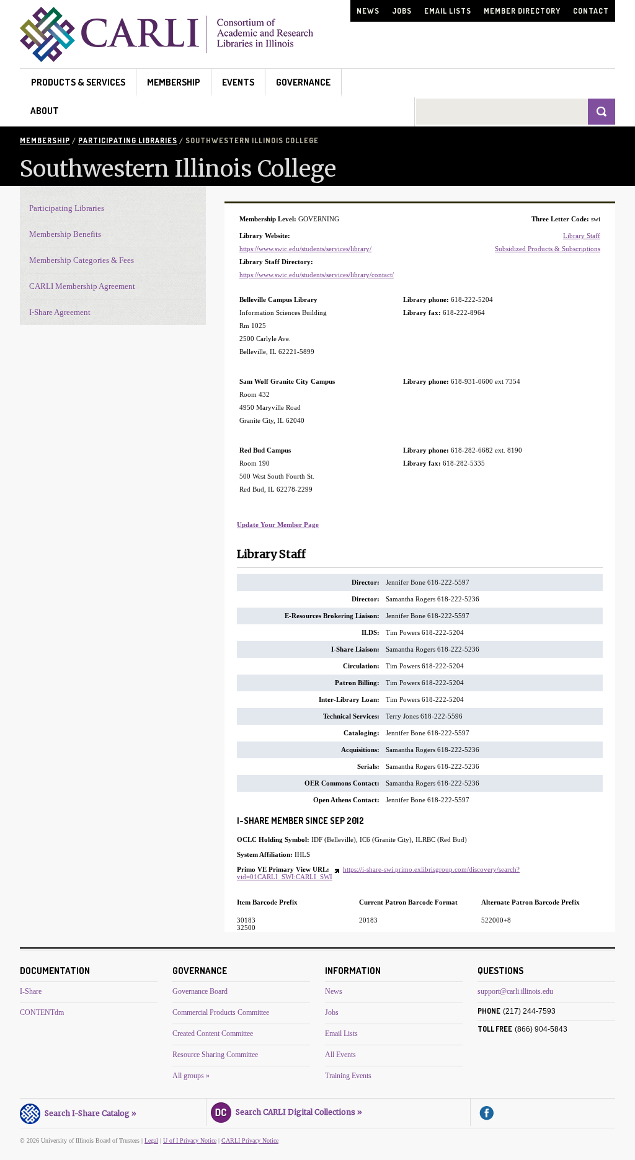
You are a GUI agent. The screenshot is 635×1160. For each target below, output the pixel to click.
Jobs (402, 10)
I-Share (31, 991)
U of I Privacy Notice (189, 1140)
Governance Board (200, 991)
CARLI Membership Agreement (82, 286)
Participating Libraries (127, 140)
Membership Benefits (65, 234)
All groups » (191, 1075)
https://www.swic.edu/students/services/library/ (305, 248)
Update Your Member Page (278, 524)
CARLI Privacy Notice (249, 1140)
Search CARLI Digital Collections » (297, 1112)
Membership (173, 82)
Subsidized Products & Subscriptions (547, 248)
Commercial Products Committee (220, 1012)
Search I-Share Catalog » (88, 1113)
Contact (591, 10)
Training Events (348, 1075)
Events (238, 82)
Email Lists (447, 10)
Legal (151, 1140)
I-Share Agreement (60, 312)
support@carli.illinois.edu (515, 991)
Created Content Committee (212, 1033)
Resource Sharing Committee (215, 1054)
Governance (303, 82)
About (44, 111)
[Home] (166, 58)
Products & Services (78, 82)
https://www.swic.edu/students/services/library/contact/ (316, 274)
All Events (340, 1054)
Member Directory (522, 10)
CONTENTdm (42, 1012)
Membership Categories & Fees (81, 260)
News (368, 10)
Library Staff (581, 235)
